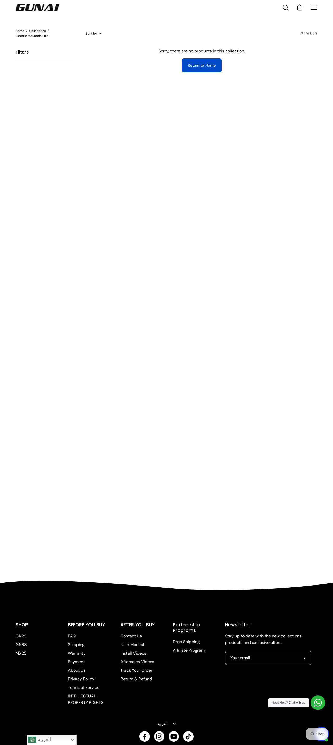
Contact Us (131, 636)
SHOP (22, 625)
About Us (77, 670)
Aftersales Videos (137, 661)
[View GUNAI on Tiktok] (188, 736)
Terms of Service (83, 687)
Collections (37, 31)
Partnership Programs (186, 627)
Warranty (77, 653)
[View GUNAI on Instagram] (159, 736)
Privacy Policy (81, 679)
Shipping (76, 644)
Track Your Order (136, 670)
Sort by (91, 33)
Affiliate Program (189, 650)
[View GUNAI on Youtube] (174, 736)
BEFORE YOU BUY (86, 625)
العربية (162, 723)
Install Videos (133, 653)
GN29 (21, 636)
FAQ (72, 636)
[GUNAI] (38, 8)
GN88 (21, 644)
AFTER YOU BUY (137, 625)
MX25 (21, 653)
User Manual (132, 644)
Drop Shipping (186, 641)
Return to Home (202, 65)
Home (20, 31)
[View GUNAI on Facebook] (144, 736)
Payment (76, 661)
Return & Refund (136, 679)
